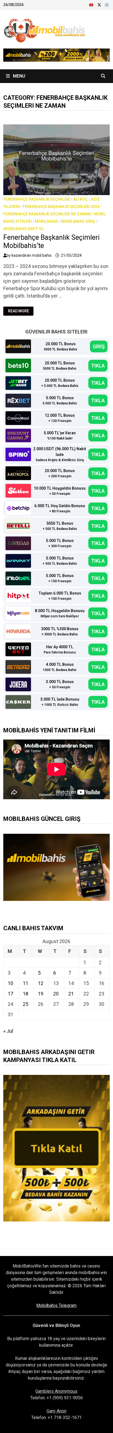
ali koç (80, 199)
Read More (21, 311)
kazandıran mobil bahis (32, 255)
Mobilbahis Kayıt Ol (23, 229)
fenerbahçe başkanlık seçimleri (36, 199)
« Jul (8, 1031)
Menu (18, 76)
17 (10, 994)
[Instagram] (107, 4)
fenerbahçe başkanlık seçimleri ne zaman (47, 214)
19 (40, 994)
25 (25, 1004)
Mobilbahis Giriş (78, 221)
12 (40, 983)
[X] (100, 4)
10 (10, 983)
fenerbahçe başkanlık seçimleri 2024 (61, 206)
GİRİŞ (99, 346)
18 (25, 994)
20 (56, 994)
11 (25, 983)
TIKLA (98, 366)
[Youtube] (92, 4)
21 (71, 994)
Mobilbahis (46, 221)
